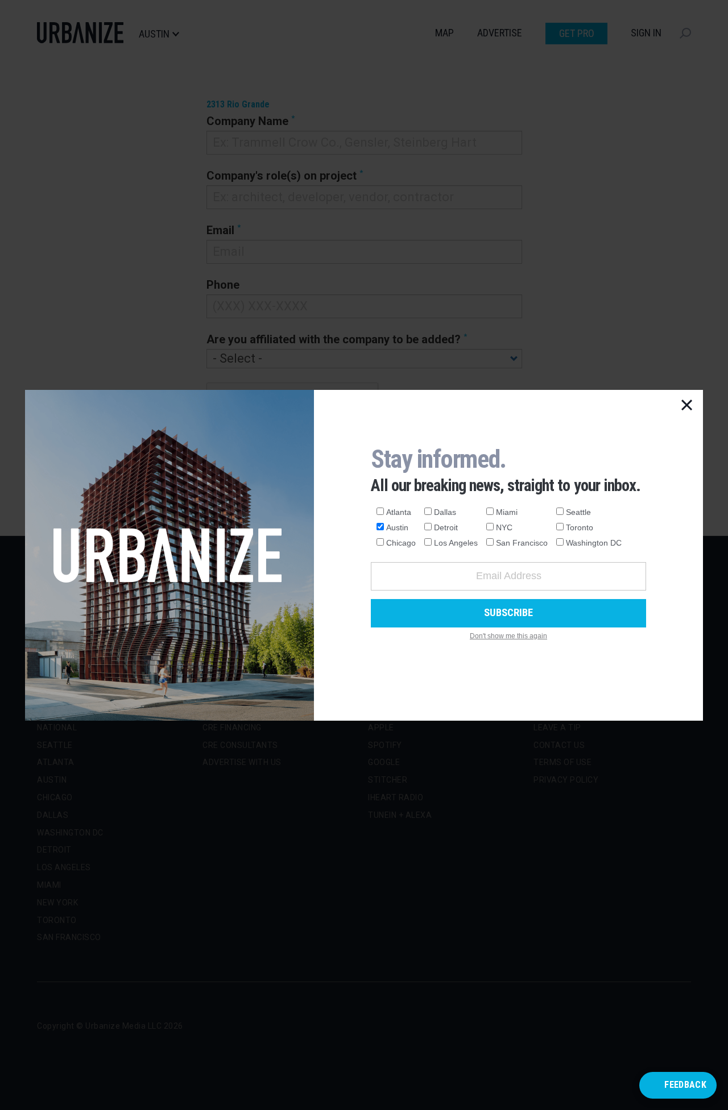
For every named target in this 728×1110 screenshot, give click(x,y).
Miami (507, 512)
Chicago (401, 542)
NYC (504, 527)
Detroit (446, 527)
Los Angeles (456, 542)
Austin (397, 527)
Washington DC (594, 542)
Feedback (685, 1084)
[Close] (687, 405)
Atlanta (398, 512)
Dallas (445, 512)
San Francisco (522, 542)
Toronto (579, 527)
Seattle (578, 512)
